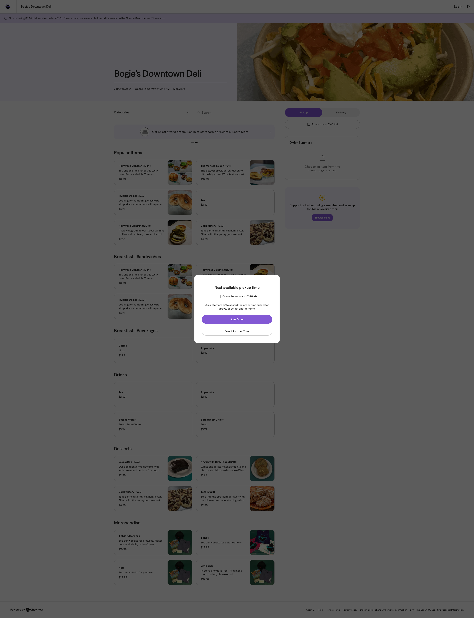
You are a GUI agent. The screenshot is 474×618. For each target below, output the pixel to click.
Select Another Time (237, 331)
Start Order (237, 319)
